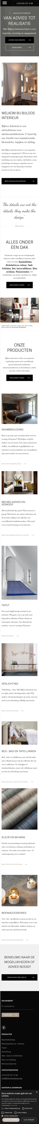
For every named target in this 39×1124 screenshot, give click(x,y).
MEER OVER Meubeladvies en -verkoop (15, 535)
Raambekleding (25, 262)
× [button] (36, 1092)
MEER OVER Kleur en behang (12, 864)
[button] (19, 1116)
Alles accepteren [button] (11, 1120)
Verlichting (6, 268)
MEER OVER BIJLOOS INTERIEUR (15, 181)
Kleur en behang (9, 1059)
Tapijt (30, 265)
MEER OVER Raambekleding (11, 464)
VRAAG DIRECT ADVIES (16, 285)
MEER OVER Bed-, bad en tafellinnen (15, 782)
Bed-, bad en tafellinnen (21, 268)
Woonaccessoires (22, 272)
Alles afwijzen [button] (29, 1120)
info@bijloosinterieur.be (12, 1078)
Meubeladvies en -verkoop (16, 265)
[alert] (19, 1107)
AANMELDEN (8, 1015)
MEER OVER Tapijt (8, 636)
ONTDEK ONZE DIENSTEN (17, 40)
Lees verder (13, 1105)
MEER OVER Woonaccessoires (12, 940)
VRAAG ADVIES (17, 47)
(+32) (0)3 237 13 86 (25, 3)
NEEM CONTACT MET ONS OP (16, 977)
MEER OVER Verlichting (10, 711)
